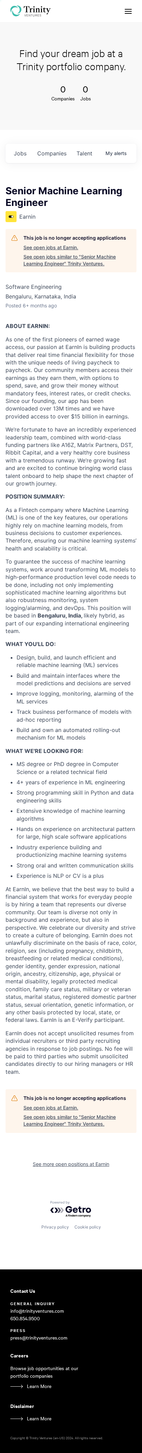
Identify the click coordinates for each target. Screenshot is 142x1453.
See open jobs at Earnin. (50, 247)
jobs (20, 153)
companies (52, 153)
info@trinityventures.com (37, 1311)
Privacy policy (55, 1227)
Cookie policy (87, 1227)
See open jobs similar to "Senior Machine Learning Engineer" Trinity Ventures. (69, 260)
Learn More (39, 1386)
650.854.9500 (25, 1318)
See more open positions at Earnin (71, 1164)
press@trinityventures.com (38, 1337)
